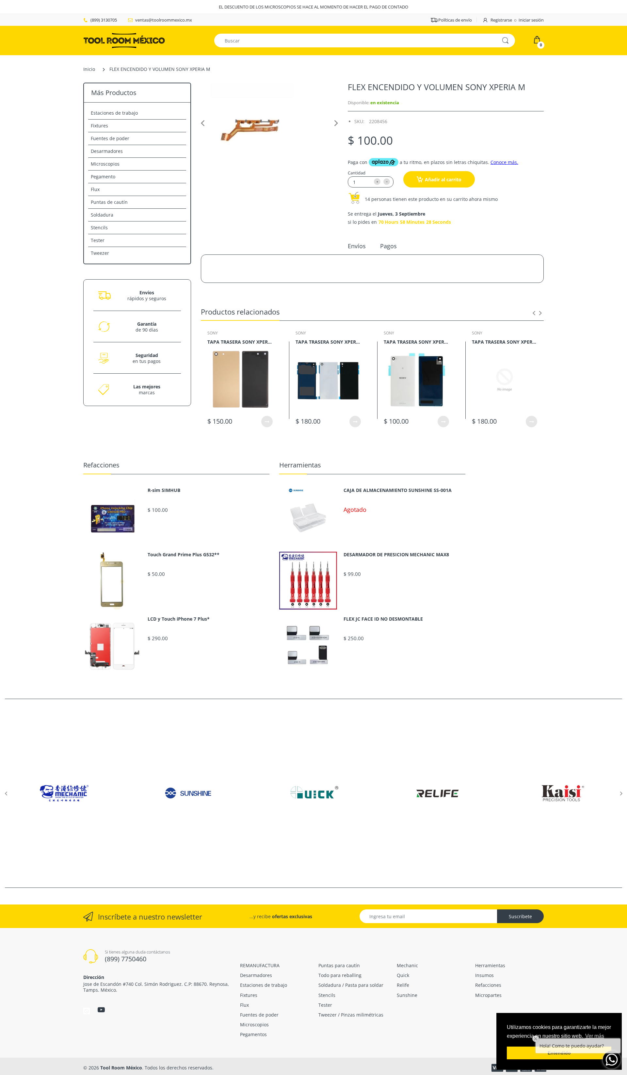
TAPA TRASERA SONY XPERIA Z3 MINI (504, 342)
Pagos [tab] (388, 246)
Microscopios (105, 164)
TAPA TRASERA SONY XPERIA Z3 (416, 342)
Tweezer (100, 253)
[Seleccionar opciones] (267, 421)
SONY (212, 333)
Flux (95, 189)
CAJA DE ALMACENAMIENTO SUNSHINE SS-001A (398, 490)
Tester (97, 240)
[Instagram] (86, 1010)
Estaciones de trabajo (114, 113)
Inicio (89, 69)
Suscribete (520, 916)
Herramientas (300, 465)
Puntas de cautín (109, 202)
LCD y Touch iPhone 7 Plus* (179, 619)
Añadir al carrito (443, 179)
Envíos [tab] (357, 246)
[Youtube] (101, 1009)
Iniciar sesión (531, 20)
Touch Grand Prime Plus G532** (183, 555)
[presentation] (534, 313)
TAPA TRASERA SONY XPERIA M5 (240, 342)
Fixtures (99, 125)
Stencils (99, 227)
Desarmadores (107, 151)
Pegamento (103, 176)
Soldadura (102, 215)
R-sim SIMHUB (164, 490)
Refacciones (101, 465)
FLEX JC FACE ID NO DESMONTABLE (383, 619)
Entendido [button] (559, 1052)
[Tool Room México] (124, 40)
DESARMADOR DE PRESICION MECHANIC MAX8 (396, 555)
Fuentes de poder (110, 138)
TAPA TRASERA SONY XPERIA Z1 (328, 342)
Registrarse (501, 20)
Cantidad (356, 173)
